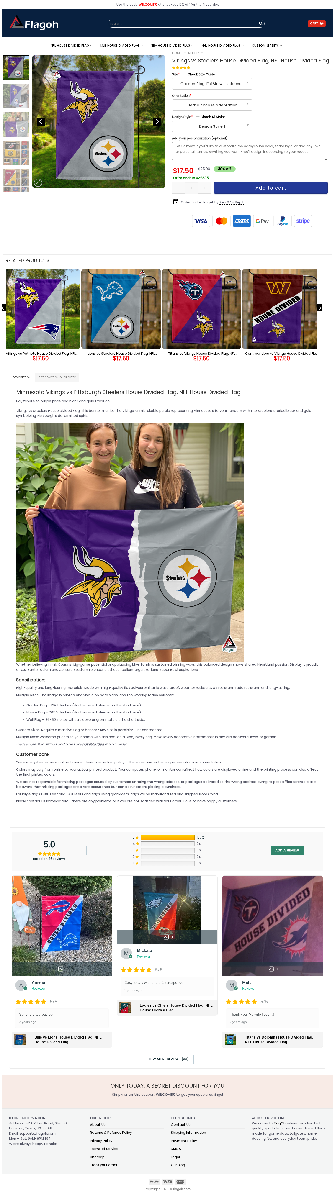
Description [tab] (22, 377)
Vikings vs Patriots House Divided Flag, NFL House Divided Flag (41, 353)
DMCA (176, 1148)
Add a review (287, 850)
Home (176, 53)
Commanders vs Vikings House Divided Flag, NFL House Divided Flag (282, 353)
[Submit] (260, 23)
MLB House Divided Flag (120, 46)
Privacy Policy (101, 1140)
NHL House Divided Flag (221, 46)
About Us (98, 1124)
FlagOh (280, 1123)
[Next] (157, 121)
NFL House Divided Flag (70, 46)
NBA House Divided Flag (170, 46)
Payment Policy (184, 1140)
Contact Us (181, 1124)
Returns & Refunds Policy (111, 1132)
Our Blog (178, 1164)
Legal (175, 1156)
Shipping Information (188, 1132)
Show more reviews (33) (167, 1059)
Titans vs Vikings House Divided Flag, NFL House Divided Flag (201, 353)
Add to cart (270, 188)
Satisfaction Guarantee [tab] (57, 377)
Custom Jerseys (265, 46)
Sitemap (97, 1156)
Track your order (103, 1164)
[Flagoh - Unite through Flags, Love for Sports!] (33, 23)
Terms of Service (104, 1148)
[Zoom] (38, 183)
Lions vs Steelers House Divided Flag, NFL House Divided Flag (121, 353)
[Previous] (41, 121)
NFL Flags (196, 53)
